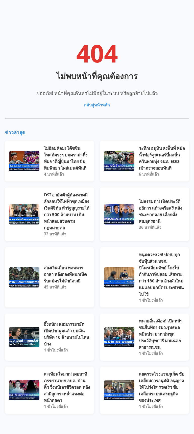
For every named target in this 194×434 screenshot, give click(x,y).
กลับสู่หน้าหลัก (97, 105)
